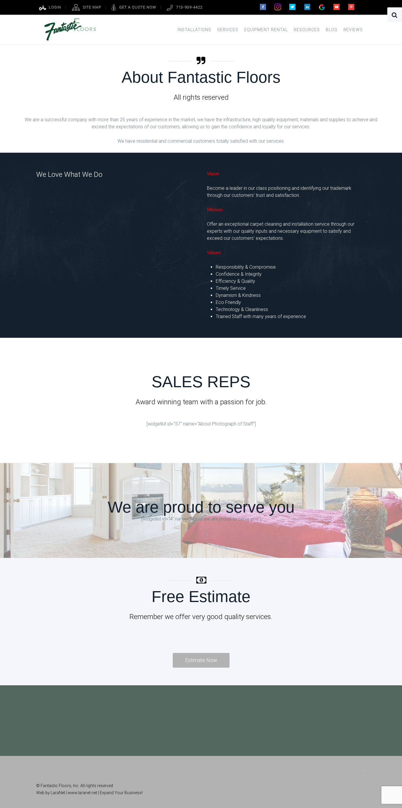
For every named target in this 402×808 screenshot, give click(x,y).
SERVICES (227, 29)
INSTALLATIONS (194, 29)
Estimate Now (201, 660)
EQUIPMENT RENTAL (266, 29)
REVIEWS (353, 29)
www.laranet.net (83, 792)
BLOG (332, 29)
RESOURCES (307, 29)
